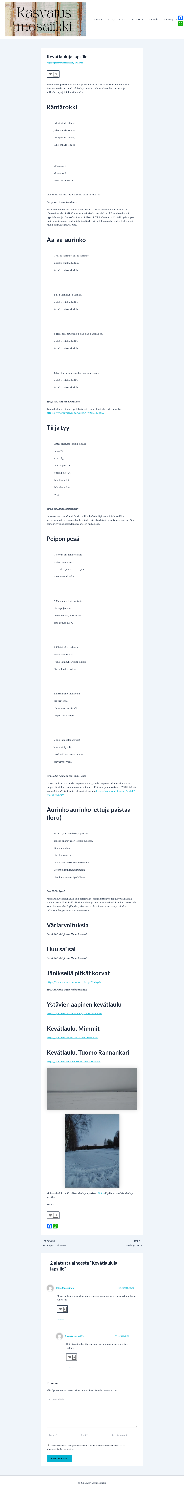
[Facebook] (180, 18)
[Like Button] (50, 74)
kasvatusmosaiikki (74, 1336)
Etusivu (98, 19)
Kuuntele (153, 19)
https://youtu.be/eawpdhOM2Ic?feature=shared (73, 1061)
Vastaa (61, 1319)
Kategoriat (138, 19)
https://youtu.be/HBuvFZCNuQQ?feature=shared (74, 1013)
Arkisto (123, 19)
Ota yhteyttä (170, 19)
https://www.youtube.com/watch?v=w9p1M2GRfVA (75, 412)
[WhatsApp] (180, 23)
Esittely (110, 19)
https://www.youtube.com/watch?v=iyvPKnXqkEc (74, 982)
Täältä (101, 1193)
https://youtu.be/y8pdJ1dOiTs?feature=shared (72, 1037)
